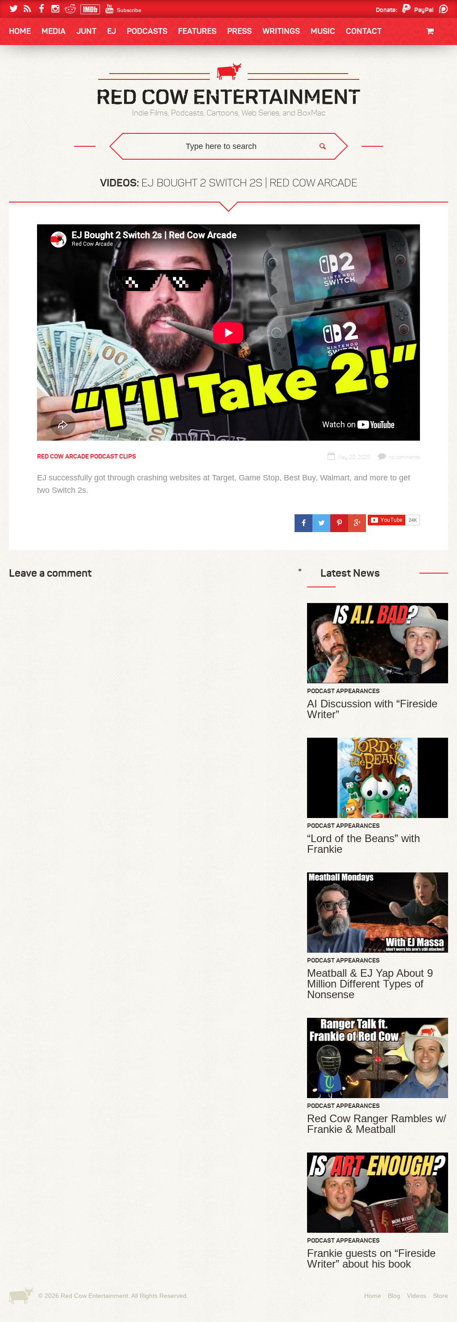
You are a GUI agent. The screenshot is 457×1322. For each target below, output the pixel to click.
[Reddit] (69, 9)
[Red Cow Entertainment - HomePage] (228, 84)
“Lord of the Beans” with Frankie (363, 844)
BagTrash (35, 117)
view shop (420, 104)
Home (20, 31)
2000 (26, 117)
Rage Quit (143, 165)
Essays (71, 58)
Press (239, 31)
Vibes (74, 172)
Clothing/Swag (423, 52)
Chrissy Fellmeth (47, 135)
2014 (405, 81)
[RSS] (27, 9)
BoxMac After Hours (53, 153)
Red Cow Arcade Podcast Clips (86, 456)
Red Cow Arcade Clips (314, 172)
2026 (26, 81)
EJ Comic (32, 99)
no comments (404, 457)
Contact (364, 31)
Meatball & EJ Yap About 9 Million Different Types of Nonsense (370, 984)
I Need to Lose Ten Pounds (57, 81)
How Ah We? (156, 172)
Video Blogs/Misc (394, 81)
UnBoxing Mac (41, 172)
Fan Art (30, 81)
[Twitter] (13, 9)
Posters (433, 79)
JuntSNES (94, 165)
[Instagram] (55, 9)
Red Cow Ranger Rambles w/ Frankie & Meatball (376, 1124)
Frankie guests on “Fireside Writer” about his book (371, 1258)
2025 (58, 81)
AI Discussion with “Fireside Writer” (372, 709)
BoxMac (31, 135)
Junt (439, 88)
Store (440, 1295)
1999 (58, 117)
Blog (394, 1295)
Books (32, 58)
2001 (406, 99)
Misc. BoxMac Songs (48, 81)
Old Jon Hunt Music (48, 81)
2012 (57, 99)
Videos (416, 1295)
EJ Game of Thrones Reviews (153, 165)
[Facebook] (41, 9)
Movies (436, 61)
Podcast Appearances (343, 691)
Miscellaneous (41, 99)
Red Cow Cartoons (49, 117)
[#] (303, 523)
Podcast (391, 81)
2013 (26, 99)
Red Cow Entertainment (94, 1295)
